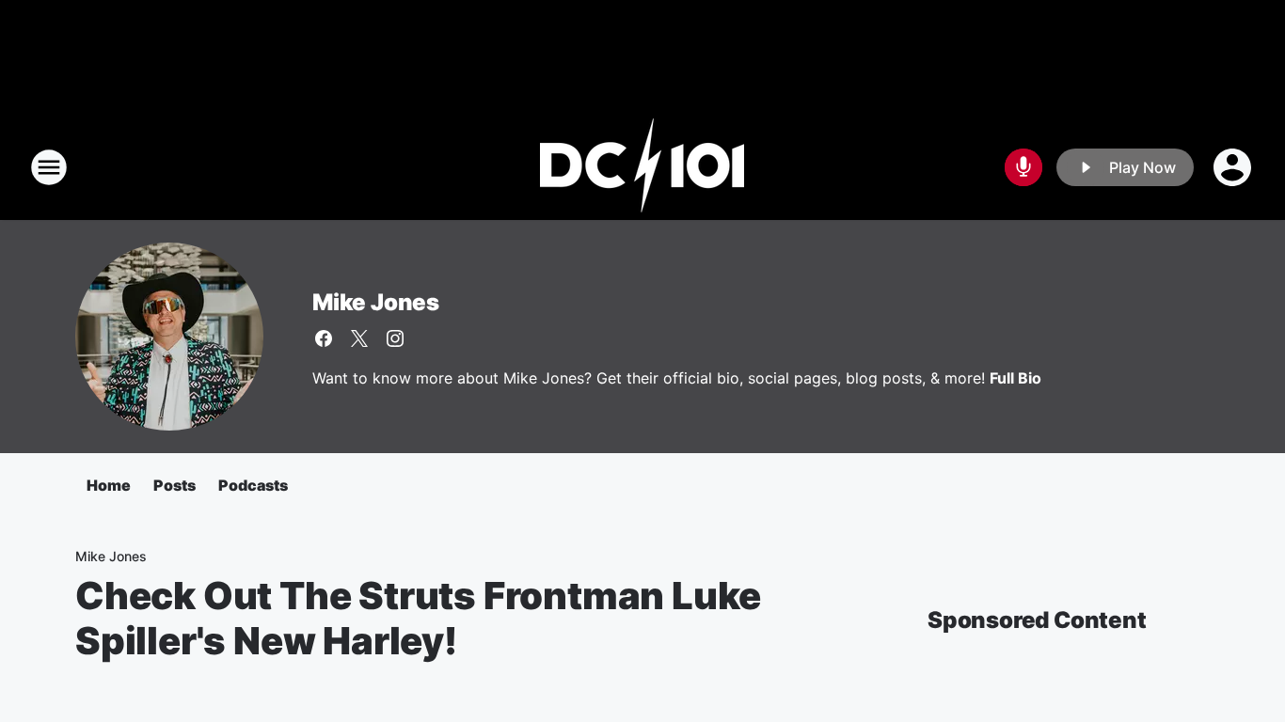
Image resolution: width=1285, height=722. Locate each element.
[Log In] (1234, 167)
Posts (174, 485)
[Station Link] (642, 167)
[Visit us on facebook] (323, 338)
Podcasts (253, 485)
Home (109, 485)
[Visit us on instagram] (395, 338)
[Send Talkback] (1023, 167)
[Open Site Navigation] (49, 167)
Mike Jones (375, 302)
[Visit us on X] (359, 338)
